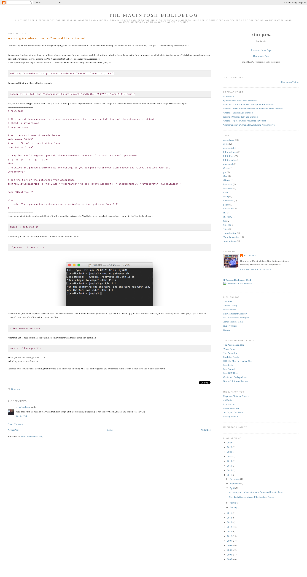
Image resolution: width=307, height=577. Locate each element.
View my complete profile (255, 270)
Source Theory (230, 305)
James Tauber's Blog (233, 321)
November (235, 478)
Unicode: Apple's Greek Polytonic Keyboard (244, 120)
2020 (230, 456)
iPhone (226, 180)
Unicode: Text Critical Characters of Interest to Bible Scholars (253, 108)
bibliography (229, 160)
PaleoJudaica (229, 309)
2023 (230, 447)
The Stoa (227, 301)
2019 (230, 461)
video (226, 228)
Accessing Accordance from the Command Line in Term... (256, 492)
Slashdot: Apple (231, 356)
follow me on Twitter (289, 82)
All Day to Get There (233, 412)
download (228, 164)
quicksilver (228, 208)
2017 (230, 470)
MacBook (228, 188)
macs (225, 192)
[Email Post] (21, 389)
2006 (230, 554)
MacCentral (229, 369)
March (233, 502)
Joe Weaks (250, 256)
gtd (225, 172)
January (234, 507)
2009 (230, 540)
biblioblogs (229, 156)
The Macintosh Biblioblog (153, 15)
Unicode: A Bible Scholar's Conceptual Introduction (248, 104)
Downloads (228, 96)
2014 (230, 517)
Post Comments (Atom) (32, 436)
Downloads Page (261, 55)
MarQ (226, 196)
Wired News (229, 348)
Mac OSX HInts (230, 373)
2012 (230, 526)
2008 (230, 545)
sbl (224, 212)
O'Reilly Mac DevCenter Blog (237, 360)
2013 (230, 522)
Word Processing (231, 237)
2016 (230, 475)
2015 (230, 513)
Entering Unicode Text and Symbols (240, 116)
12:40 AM (15, 389)
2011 (230, 531)
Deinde (226, 329)
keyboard (227, 184)
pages (226, 204)
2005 (230, 559)
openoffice (228, 200)
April (232, 488)
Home (110, 429)
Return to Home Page (261, 50)
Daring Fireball (230, 416)
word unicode (229, 240)
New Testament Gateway (235, 313)
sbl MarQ (227, 216)
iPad (225, 176)
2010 (230, 536)
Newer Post (13, 429)
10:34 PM (21, 416)
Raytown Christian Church (236, 396)
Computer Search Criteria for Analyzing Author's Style (249, 124)
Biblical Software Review (235, 381)
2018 (230, 465)
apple (226, 143)
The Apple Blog (231, 352)
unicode (227, 224)
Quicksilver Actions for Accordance (240, 100)
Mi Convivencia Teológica (236, 317)
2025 (230, 442)
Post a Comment (15, 424)
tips (225, 220)
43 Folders (228, 400)
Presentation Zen (231, 408)
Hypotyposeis (230, 325)
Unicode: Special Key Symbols (238, 112)
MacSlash (228, 365)
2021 (230, 451)
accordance (228, 139)
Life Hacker (229, 404)
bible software (230, 151)
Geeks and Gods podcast (235, 377)
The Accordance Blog (233, 344)
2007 (230, 550)
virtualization (229, 232)
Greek (226, 168)
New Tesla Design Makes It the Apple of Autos (251, 496)
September (235, 483)
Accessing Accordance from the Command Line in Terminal (46, 38)
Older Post (206, 429)
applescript (228, 147)
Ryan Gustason (23, 406)
